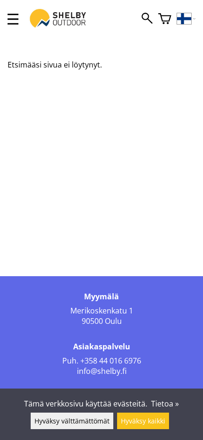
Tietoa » (165, 403)
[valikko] (13, 19)
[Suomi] (186, 19)
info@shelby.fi (102, 371)
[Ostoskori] (164, 19)
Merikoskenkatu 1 (101, 310)
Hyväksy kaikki (143, 420)
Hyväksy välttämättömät (72, 420)
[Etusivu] (63, 27)
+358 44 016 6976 (110, 360)
